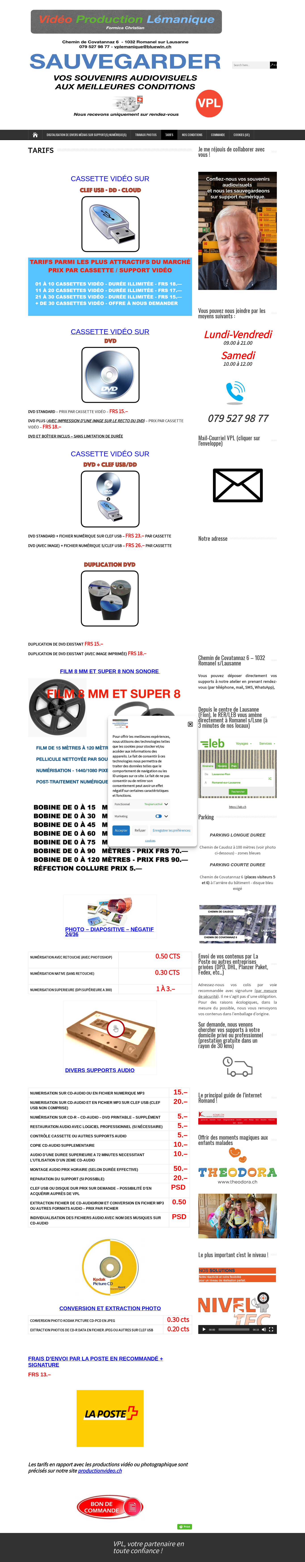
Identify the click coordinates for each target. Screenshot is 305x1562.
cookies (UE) (242, 134)
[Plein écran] (271, 1329)
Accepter (121, 830)
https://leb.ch (237, 807)
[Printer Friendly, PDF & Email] (184, 1526)
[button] (190, 724)
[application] (237, 1312)
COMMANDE (218, 134)
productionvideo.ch (100, 1470)
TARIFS (169, 134)
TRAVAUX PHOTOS (146, 134)
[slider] (234, 1329)
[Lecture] (204, 1329)
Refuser (140, 830)
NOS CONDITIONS (192, 134)
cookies (150, 840)
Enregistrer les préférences (171, 830)
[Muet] (264, 1329)
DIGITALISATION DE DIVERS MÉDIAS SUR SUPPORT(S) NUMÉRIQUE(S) (86, 134)
